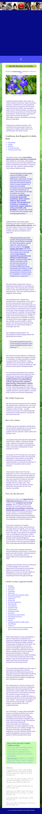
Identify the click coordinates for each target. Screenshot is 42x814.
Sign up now (12, 758)
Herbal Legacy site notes (19, 248)
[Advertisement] (21, 32)
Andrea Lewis (17, 71)
